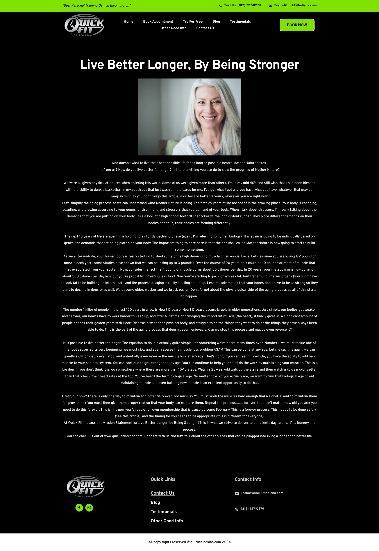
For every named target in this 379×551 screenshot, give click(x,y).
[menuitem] (128, 21)
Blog (155, 503)
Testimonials (164, 512)
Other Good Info (167, 521)
